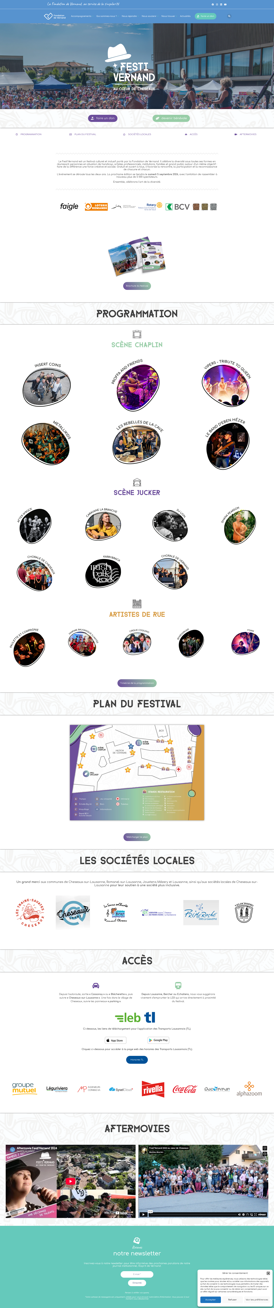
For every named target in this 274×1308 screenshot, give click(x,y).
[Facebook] (212, 4)
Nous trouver (168, 16)
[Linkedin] (221, 4)
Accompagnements (81, 16)
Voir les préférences (257, 1300)
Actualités (185, 16)
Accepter (210, 1300)
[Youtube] (225, 4)
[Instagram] (217, 4)
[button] (268, 1273)
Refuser (232, 1300)
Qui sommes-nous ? (106, 16)
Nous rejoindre (129, 16)
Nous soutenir (149, 16)
